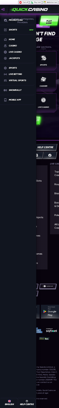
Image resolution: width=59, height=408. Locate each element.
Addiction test (52, 2)
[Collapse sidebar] (4, 9)
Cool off (25, 2)
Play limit (37, 2)
